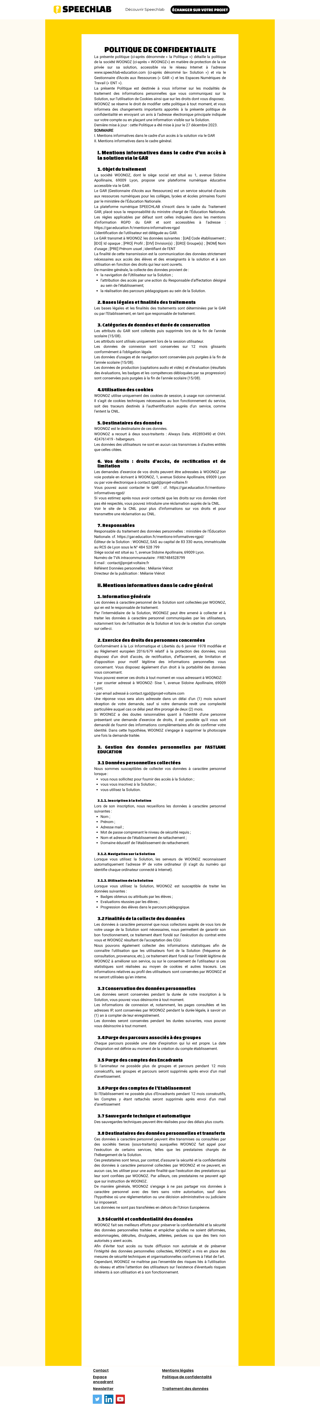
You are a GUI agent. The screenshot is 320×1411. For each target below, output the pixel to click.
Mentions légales (178, 1370)
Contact (101, 1370)
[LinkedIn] (108, 1399)
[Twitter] (97, 1399)
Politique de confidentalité (187, 1377)
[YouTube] (120, 1399)
